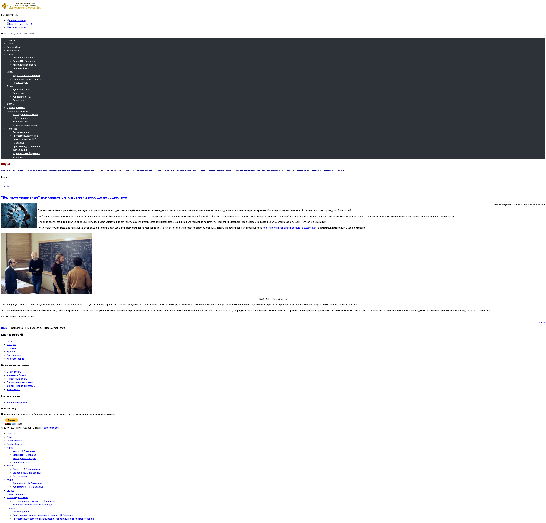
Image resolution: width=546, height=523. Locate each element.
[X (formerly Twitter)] (8, 186)
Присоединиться (16, 107)
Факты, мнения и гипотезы (21, 386)
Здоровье (12, 351)
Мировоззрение (15, 358)
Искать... (5, 33)
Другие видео (20, 82)
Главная (11, 40)
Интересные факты (17, 378)
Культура (11, 348)
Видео (10, 72)
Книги (10, 54)
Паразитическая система (20, 382)
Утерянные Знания (16, 375)
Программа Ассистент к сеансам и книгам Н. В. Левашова (25, 139)
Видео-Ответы (14, 50)
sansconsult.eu (51, 427)
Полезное (12, 128)
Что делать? (13, 389)
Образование (14, 355)
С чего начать (14, 371)
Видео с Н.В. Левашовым (26, 75)
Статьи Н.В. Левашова (24, 61)
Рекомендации (21, 132)
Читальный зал (21, 68)
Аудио (10, 86)
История (11, 344)
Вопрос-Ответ (14, 47)
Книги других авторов (24, 64)
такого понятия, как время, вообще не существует (289, 227)
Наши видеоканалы (17, 111)
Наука (4, 328)
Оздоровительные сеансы (27, 79)
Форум (10, 104)
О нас (10, 43)
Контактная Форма (17, 402)
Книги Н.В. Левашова (24, 57)
